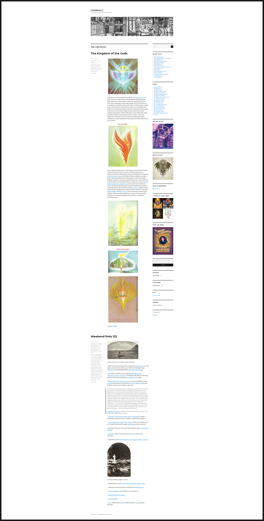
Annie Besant (94, 64)
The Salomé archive (158, 110)
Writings (156, 114)
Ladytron (100, 368)
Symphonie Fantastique (159, 62)
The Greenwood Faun (158, 65)
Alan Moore (111, 434)
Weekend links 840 (158, 77)
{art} (92, 60)
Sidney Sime (140, 487)
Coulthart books (157, 88)
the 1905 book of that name (116, 176)
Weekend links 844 (158, 59)
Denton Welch (94, 360)
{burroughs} (99, 343)
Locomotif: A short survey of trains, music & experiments (124, 416)
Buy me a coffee (156, 295)
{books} (95, 60)
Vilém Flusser (94, 378)
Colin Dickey (93, 357)
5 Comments (93, 382)
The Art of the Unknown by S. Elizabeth (162, 58)
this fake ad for (120, 381)
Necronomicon (99, 373)
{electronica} (98, 345)
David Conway (98, 358)
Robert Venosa (123, 191)
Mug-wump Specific (158, 57)
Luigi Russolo (98, 69)
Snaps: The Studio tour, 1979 (160, 71)
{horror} (98, 346)
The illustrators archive (159, 101)
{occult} (99, 60)
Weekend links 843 (158, 64)
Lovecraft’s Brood (158, 75)
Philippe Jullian (94, 374)
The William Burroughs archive (161, 113)
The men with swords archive (160, 104)
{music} (92, 349)
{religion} (93, 62)
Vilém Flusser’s (134, 439)
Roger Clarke (99, 375)
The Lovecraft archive (159, 103)
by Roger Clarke (133, 483)
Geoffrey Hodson (94, 68)
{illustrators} (93, 348)
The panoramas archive (159, 107)
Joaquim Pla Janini (95, 367)
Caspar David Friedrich (96, 355)
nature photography (137, 369)
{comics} (93, 345)
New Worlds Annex (158, 90)
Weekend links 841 (158, 72)
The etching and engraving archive (162, 97)
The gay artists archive (159, 100)
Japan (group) (97, 365)
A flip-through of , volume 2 (120, 422)
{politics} (100, 350)
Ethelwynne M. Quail (95, 66)
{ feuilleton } (97, 10)
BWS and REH (157, 70)
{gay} (95, 346)
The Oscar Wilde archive (159, 105)
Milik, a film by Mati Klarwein (160, 61)
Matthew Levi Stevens (113, 411)
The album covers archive (159, 92)
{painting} (96, 349)
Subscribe (163, 265)
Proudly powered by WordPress (105, 514)
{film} (92, 346)
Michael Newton (98, 371)
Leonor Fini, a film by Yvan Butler (161, 74)
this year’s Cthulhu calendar (137, 383)
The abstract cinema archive (160, 91)
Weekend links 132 (104, 336)
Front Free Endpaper (113, 491)
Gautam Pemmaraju (95, 362)
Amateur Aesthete (113, 499)
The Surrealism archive (159, 111)
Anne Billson (99, 354)
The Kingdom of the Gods (109, 53)
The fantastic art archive (159, 98)
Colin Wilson (99, 357)
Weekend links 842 (158, 68)
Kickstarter (110, 369)
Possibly (109, 383)
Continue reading (112, 326)
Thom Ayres (138, 366)
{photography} (94, 350)
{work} (92, 352)
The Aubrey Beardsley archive (160, 94)
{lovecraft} (98, 348)
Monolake (93, 373)
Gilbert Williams (111, 191)
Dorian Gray (100, 360)
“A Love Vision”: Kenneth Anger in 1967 (162, 67)
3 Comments (94, 73)
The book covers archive (159, 95)
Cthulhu (92, 358)
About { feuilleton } (158, 87)
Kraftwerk (95, 368)
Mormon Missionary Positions (116, 495)
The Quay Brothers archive (160, 108)
